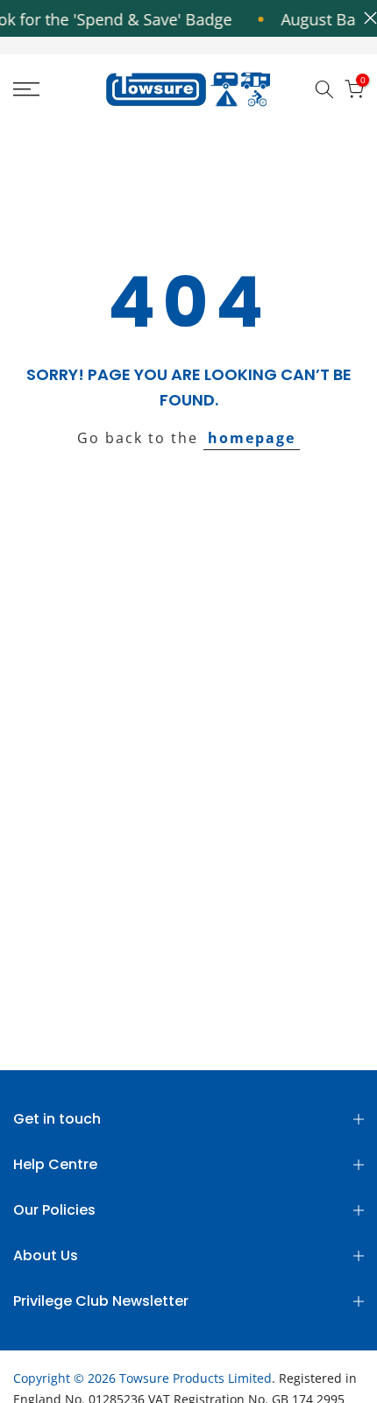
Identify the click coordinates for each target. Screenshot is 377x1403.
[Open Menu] (52, 89)
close (366, 18)
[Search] (324, 89)
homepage (251, 438)
